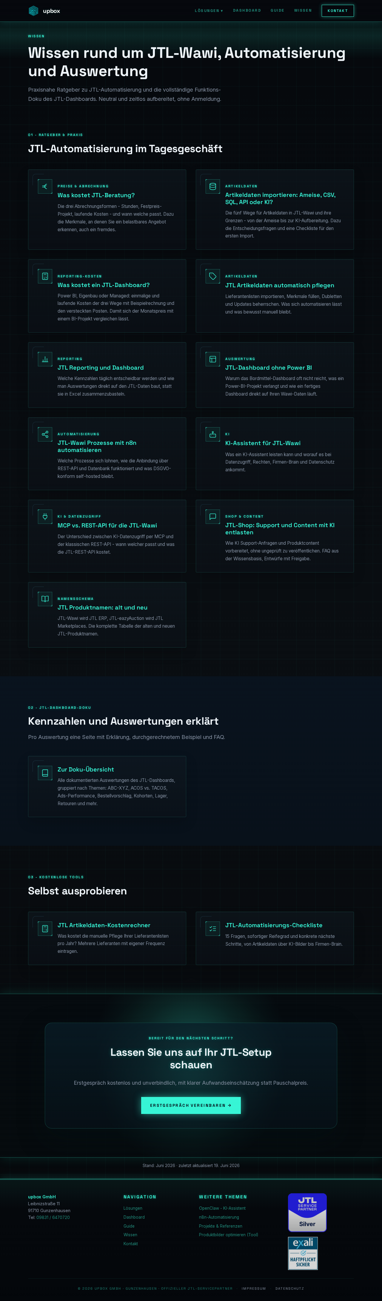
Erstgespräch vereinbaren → (191, 1105)
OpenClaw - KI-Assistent (222, 1208)
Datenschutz (289, 1288)
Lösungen (209, 10)
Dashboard (247, 10)
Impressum (254, 1288)
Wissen (303, 10)
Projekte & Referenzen (220, 1226)
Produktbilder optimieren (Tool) (228, 1234)
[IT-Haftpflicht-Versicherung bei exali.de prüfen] (303, 1253)
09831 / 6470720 (53, 1217)
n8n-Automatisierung (219, 1217)
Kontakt (338, 10)
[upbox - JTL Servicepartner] (307, 1212)
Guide (277, 10)
